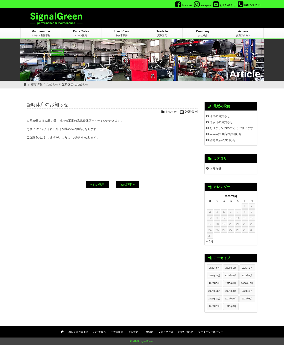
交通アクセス (165, 331)
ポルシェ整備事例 (78, 331)
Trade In (162, 33)
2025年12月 (214, 275)
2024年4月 (230, 291)
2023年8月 (247, 298)
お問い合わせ (185, 331)
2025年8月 (247, 275)
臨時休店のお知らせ (223, 140)
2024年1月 (247, 291)
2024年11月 (214, 291)
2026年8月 (214, 268)
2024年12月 (247, 283)
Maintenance (40, 33)
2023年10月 (231, 298)
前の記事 (98, 184)
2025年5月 (214, 283)
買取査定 (133, 331)
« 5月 (209, 241)
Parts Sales (81, 33)
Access (243, 33)
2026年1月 (247, 268)
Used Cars (121, 33)
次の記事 (126, 184)
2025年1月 (230, 283)
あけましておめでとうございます (231, 128)
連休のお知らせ (220, 116)
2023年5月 (230, 306)
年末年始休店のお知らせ (226, 134)
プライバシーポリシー (210, 331)
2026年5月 (230, 268)
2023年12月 (214, 298)
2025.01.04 (191, 111)
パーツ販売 (99, 331)
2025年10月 (231, 275)
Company (203, 33)
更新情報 (37, 84)
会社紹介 (148, 331)
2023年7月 (214, 306)
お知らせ (52, 84)
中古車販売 (117, 331)
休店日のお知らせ (221, 122)
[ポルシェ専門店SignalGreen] (56, 18)
